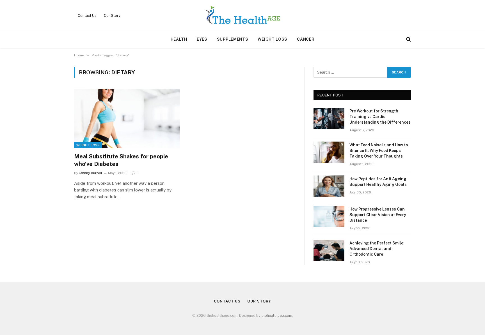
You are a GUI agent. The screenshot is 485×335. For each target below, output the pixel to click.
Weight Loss (272, 39)
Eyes (202, 39)
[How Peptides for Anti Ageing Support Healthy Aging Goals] (329, 186)
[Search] (408, 39)
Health (179, 39)
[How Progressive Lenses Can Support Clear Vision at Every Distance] (329, 216)
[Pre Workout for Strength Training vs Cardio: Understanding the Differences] (329, 118)
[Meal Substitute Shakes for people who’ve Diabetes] (127, 118)
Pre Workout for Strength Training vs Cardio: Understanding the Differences (380, 116)
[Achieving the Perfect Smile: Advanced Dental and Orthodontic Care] (329, 250)
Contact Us (87, 15)
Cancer (305, 39)
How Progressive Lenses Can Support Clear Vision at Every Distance (377, 215)
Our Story (112, 15)
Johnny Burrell (90, 173)
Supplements (232, 39)
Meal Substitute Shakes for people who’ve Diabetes (121, 160)
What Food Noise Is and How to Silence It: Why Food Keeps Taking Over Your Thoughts (378, 150)
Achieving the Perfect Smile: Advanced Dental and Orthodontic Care (376, 249)
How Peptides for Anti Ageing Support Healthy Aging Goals (378, 182)
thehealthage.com (276, 315)
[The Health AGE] (242, 15)
